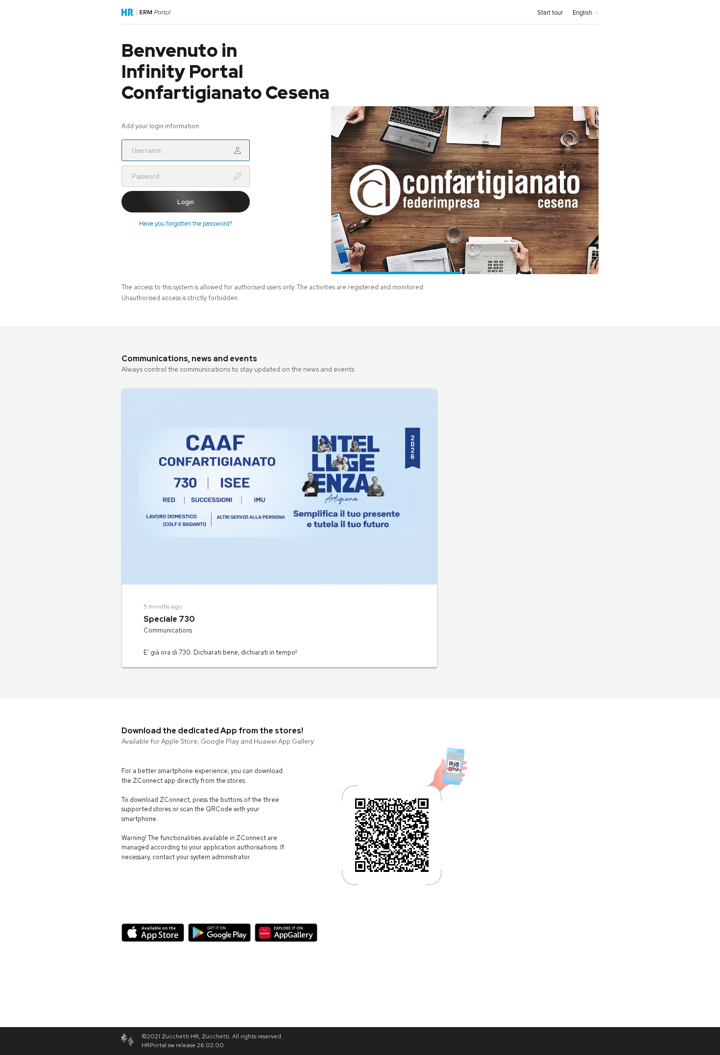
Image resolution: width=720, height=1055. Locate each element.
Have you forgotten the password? (185, 223)
